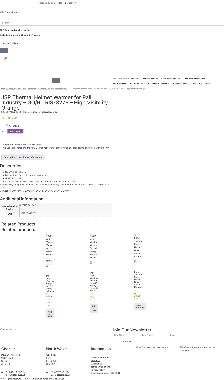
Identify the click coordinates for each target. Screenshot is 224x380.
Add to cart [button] (50, 313)
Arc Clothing (151, 83)
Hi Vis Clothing (136, 83)
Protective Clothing (181, 83)
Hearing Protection (150, 78)
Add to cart (15, 131)
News (195, 83)
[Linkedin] (17, 68)
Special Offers (205, 83)
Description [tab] (9, 157)
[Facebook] (3, 68)
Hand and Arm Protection (194, 78)
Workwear (165, 83)
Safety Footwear (119, 83)
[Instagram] (10, 68)
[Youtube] (24, 68)
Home (4, 89)
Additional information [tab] (30, 157)
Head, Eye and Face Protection (125, 78)
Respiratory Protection (170, 78)
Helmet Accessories (56, 89)
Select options (140, 306)
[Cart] (4, 59)
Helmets (42, 89)
